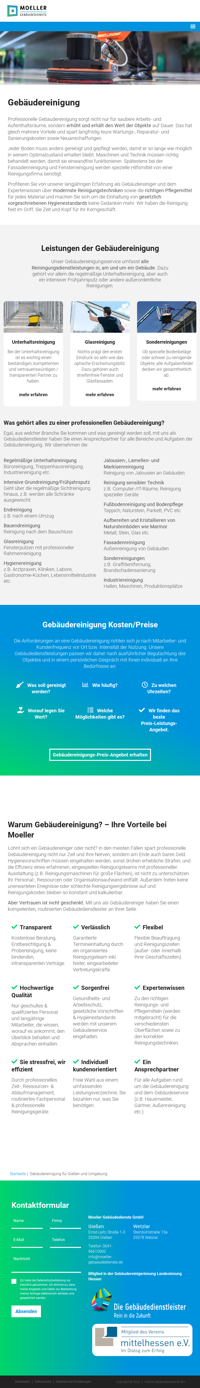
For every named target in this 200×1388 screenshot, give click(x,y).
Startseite (18, 1173)
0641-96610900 (100, 1249)
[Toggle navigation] (193, 26)
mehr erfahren (33, 394)
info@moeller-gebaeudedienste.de (105, 1259)
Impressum (22, 1381)
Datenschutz (43, 1381)
